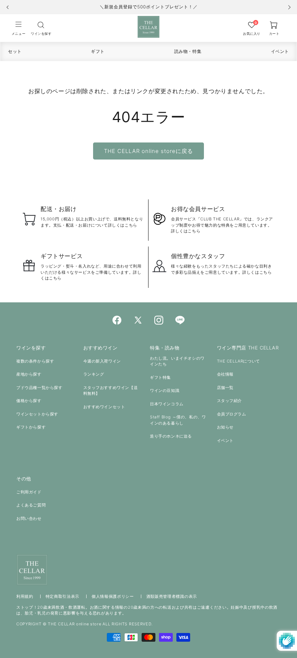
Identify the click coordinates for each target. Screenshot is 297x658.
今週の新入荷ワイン (102, 361)
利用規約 (24, 596)
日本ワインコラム (167, 403)
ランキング (93, 374)
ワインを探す (41, 33)
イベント (225, 440)
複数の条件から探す (35, 361)
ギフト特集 (160, 377)
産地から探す (29, 374)
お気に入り (251, 33)
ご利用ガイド (29, 491)
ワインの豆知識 (164, 390)
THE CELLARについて (238, 361)
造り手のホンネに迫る (171, 436)
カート (274, 33)
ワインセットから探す (37, 414)
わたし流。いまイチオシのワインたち (177, 361)
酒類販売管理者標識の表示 (171, 596)
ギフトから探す (31, 427)
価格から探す (29, 400)
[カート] (41, 25)
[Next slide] (289, 7)
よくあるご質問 (31, 505)
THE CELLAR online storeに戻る (148, 151)
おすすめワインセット (104, 406)
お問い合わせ (29, 518)
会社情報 (225, 374)
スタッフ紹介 (229, 400)
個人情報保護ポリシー (113, 596)
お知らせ (225, 427)
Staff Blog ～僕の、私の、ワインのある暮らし (178, 420)
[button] (18, 28)
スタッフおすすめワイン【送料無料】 (110, 390)
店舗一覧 (225, 387)
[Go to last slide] (8, 7)
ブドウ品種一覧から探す (39, 387)
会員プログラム (231, 414)
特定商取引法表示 (63, 596)
